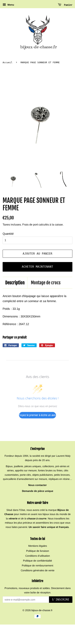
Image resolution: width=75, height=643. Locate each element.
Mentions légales (37, 545)
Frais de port (30, 224)
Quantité (8, 233)
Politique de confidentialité (37, 560)
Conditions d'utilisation (37, 555)
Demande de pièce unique (37, 491)
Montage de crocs (46, 282)
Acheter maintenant (37, 266)
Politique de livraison (37, 551)
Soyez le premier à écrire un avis (37, 415)
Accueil (7, 62)
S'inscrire (60, 599)
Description (15, 282)
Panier (67, 4)
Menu (10, 4)
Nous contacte (37, 485)
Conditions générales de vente (37, 570)
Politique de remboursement (37, 565)
